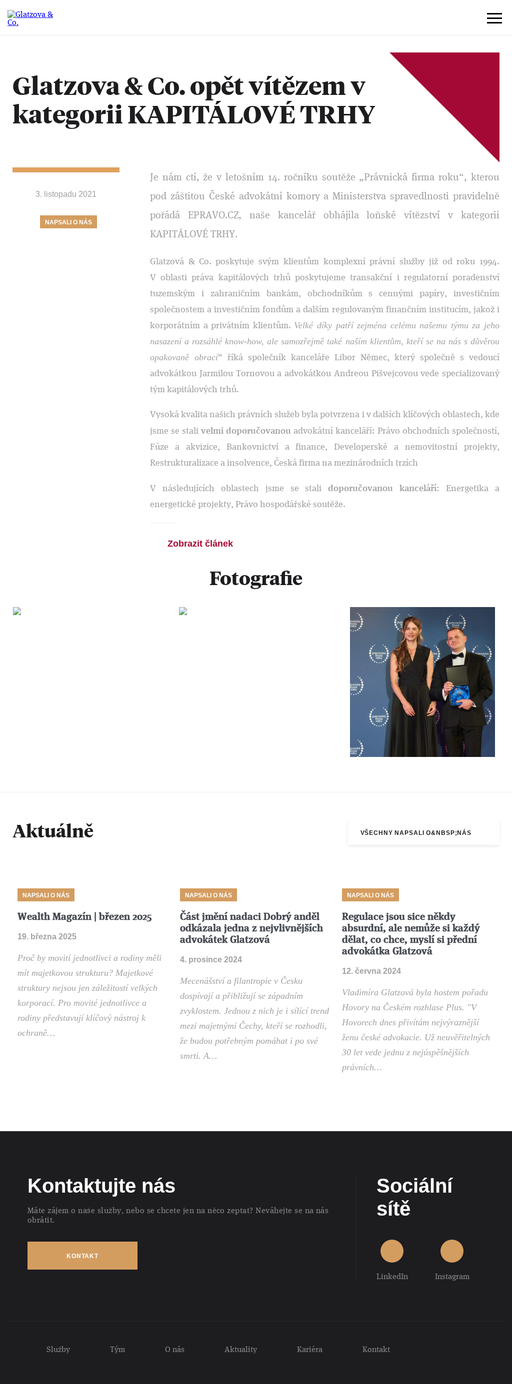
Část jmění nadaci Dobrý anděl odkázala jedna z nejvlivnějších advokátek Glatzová (251, 928)
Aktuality (240, 1349)
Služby (58, 1349)
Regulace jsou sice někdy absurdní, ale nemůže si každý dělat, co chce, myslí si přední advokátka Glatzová (411, 934)
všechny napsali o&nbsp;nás (416, 832)
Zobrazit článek (200, 544)
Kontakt (82, 1256)
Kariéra (309, 1349)
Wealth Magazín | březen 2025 (85, 916)
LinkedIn (392, 1276)
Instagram (452, 1276)
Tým (117, 1349)
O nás (174, 1349)
